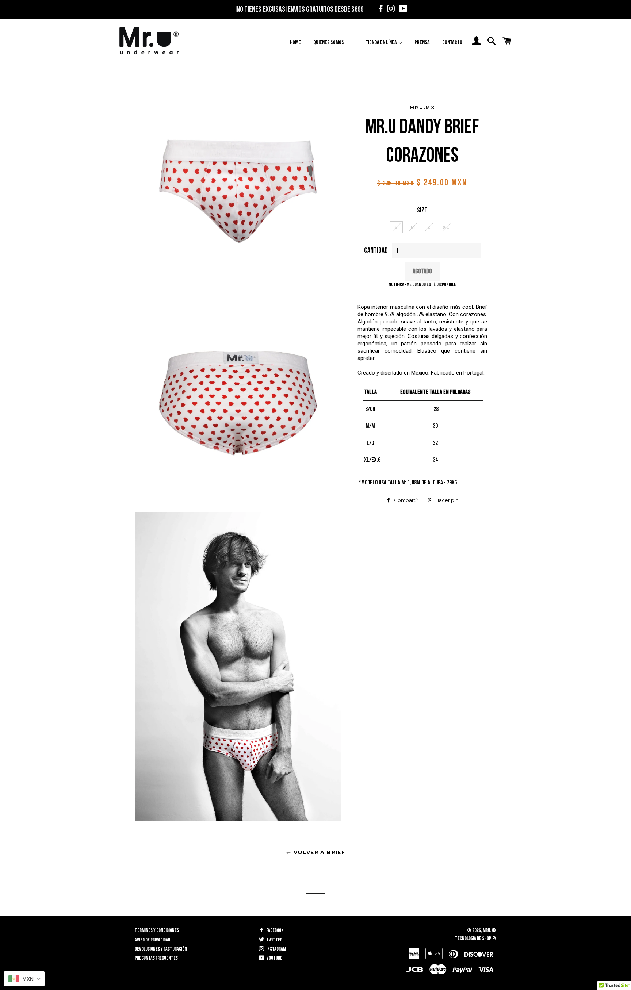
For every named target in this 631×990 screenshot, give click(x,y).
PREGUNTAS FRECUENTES (156, 958)
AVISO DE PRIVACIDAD (152, 940)
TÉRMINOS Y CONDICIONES (157, 930)
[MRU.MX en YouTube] (401, 10)
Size (422, 210)
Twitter (273, 940)
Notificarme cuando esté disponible (422, 284)
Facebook (274, 930)
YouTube (274, 958)
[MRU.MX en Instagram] (390, 10)
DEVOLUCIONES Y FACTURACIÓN (161, 949)
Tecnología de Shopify (475, 938)
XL (446, 227)
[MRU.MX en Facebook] (380, 10)
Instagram (275, 949)
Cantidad (376, 250)
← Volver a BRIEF (315, 852)
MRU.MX (489, 930)
